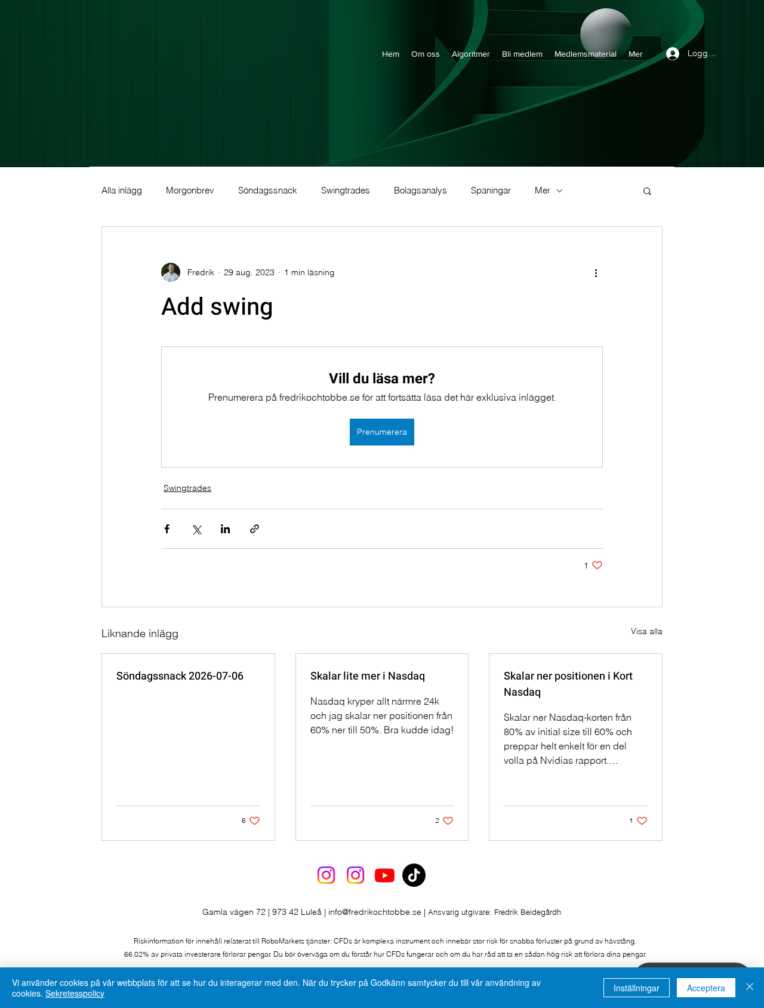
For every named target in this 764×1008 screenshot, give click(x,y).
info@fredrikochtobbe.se (374, 911)
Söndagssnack (267, 190)
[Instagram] (326, 875)
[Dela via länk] (254, 528)
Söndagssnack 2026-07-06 (180, 676)
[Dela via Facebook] (166, 528)
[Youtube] (384, 875)
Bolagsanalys (420, 190)
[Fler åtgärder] (596, 272)
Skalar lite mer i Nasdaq (367, 676)
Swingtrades (345, 190)
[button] (647, 190)
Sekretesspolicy (74, 993)
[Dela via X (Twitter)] (196, 528)
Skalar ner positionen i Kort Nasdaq (568, 684)
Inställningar (637, 988)
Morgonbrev (190, 190)
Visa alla (647, 631)
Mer (542, 190)
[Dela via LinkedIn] (225, 528)
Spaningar (491, 190)
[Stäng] (750, 987)
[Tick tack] (414, 875)
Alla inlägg (121, 190)
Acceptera (706, 988)
